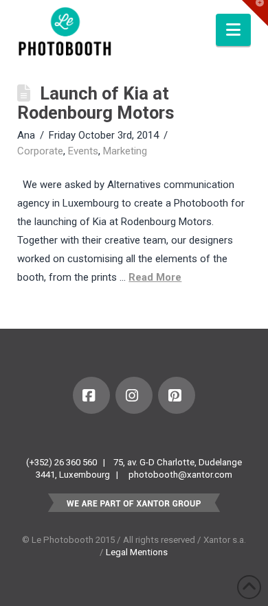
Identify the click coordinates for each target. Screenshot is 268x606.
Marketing (125, 151)
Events (83, 151)
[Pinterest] (176, 395)
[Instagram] (134, 395)
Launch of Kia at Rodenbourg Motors (96, 103)
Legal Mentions (137, 552)
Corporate (40, 151)
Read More (155, 277)
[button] (233, 30)
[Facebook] (91, 395)
